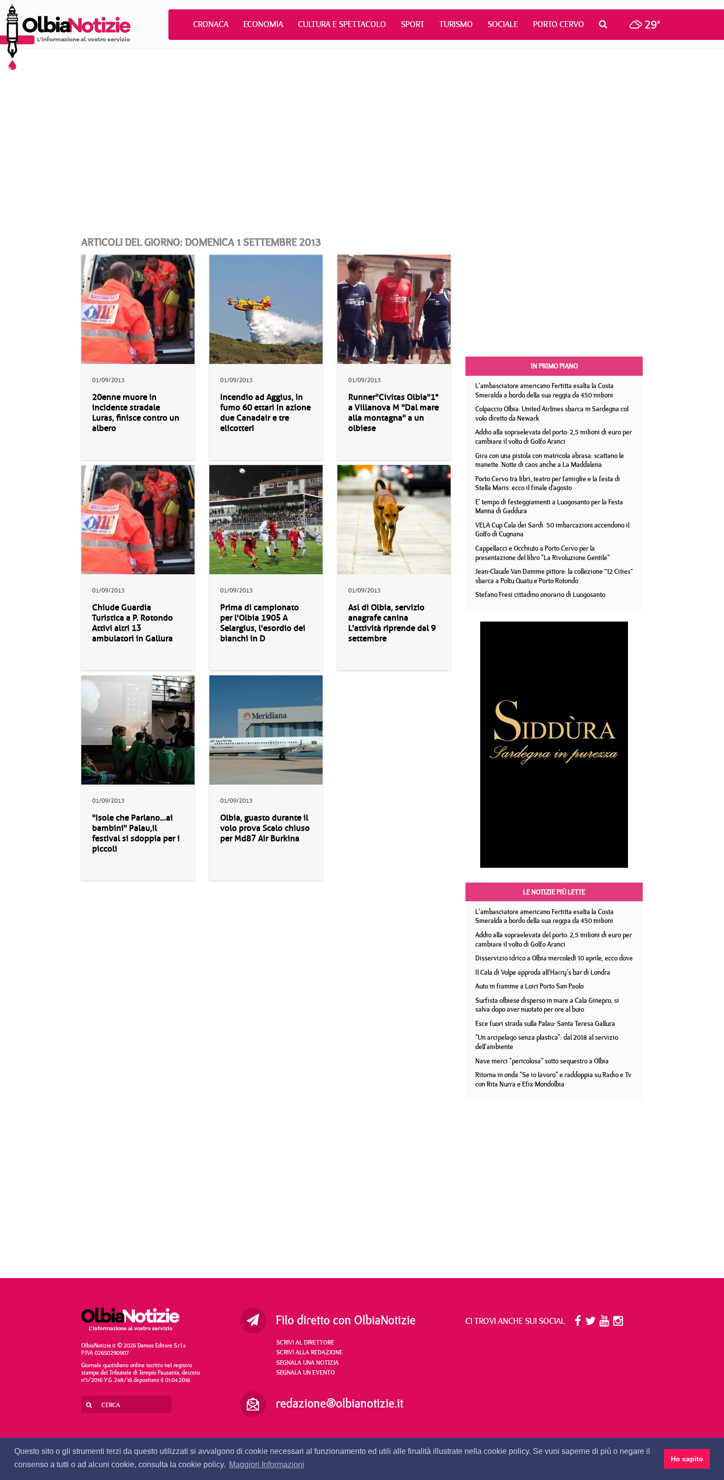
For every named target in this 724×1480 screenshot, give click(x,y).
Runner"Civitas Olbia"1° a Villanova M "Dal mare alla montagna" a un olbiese (393, 412)
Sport (413, 24)
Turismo (456, 24)
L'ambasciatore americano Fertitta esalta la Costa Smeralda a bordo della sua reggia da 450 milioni (544, 390)
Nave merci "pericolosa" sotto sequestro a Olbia (542, 1061)
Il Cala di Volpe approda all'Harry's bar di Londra (542, 972)
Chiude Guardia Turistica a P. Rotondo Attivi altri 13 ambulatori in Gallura (132, 623)
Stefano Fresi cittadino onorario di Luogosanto (540, 594)
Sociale (503, 24)
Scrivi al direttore (305, 1342)
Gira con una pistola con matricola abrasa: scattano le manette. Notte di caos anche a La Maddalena (549, 460)
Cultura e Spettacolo (342, 24)
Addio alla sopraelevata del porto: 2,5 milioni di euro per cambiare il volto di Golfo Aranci (553, 436)
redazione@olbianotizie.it (339, 1403)
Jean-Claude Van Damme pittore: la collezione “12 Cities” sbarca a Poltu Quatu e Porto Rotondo (554, 576)
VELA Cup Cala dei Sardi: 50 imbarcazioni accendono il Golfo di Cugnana (552, 529)
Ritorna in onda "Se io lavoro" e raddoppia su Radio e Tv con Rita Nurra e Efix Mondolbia (553, 1079)
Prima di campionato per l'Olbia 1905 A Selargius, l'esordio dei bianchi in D (262, 623)
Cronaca (211, 24)
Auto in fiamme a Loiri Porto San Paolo (529, 986)
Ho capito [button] (687, 1459)
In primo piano (554, 366)
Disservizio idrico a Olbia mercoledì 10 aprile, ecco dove (554, 958)
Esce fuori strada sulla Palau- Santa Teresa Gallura (545, 1023)
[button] (605, 24)
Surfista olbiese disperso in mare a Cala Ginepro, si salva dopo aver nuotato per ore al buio (547, 1005)
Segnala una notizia (307, 1362)
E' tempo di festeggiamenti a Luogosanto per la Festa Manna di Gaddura (549, 506)
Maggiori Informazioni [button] (266, 1464)
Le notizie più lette (554, 892)
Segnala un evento (305, 1372)
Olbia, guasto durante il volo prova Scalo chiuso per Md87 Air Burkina (265, 828)
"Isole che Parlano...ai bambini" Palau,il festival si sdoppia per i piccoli (136, 833)
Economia (263, 24)
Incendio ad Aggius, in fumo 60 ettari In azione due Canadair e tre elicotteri (265, 412)
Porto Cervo (558, 24)
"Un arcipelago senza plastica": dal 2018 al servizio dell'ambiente (546, 1042)
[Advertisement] (362, 133)
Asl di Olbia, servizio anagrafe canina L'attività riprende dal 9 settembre (392, 623)
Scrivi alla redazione (309, 1352)
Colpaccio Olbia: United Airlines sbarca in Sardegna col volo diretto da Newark (551, 413)
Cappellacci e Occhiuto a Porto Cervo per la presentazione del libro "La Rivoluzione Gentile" (542, 552)
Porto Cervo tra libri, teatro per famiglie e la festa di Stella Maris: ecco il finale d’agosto (547, 483)
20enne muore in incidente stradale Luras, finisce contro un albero (135, 412)
